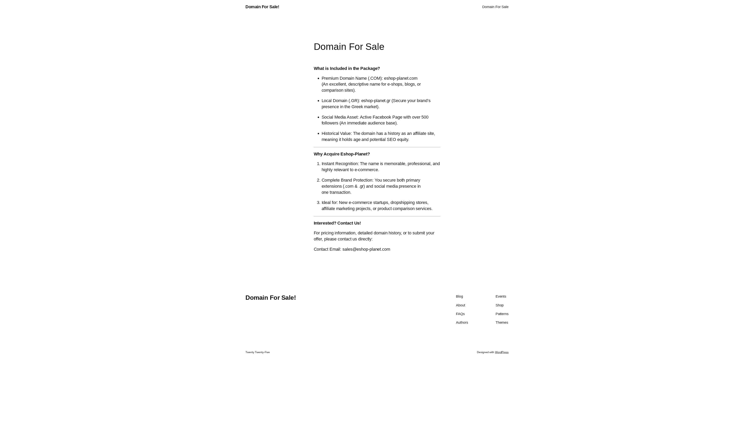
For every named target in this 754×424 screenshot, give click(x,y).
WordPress (502, 352)
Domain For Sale (495, 7)
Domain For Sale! (262, 6)
